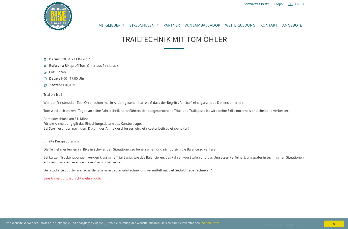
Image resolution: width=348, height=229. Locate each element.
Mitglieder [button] (110, 25)
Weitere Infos (210, 223)
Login (278, 4)
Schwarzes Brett (256, 4)
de (290, 4)
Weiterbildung (240, 25)
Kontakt (269, 25)
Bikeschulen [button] (142, 25)
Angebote (292, 25)
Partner (172, 25)
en (297, 4)
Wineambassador (202, 25)
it (303, 4)
